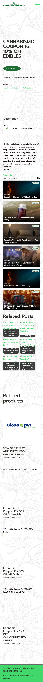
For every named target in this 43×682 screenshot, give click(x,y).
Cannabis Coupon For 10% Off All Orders (14, 571)
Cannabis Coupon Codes (24, 77)
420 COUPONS (29, 668)
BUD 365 (18, 671)
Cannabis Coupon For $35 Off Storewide (13, 511)
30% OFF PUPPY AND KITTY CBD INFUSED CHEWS (14, 451)
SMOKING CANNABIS (12, 668)
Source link (8, 175)
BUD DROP (7, 671)
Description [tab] (10, 119)
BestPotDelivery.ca (17, 676)
